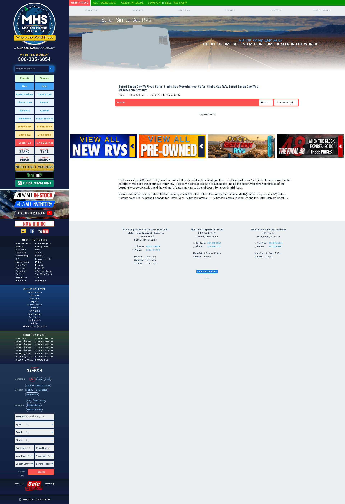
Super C (44, 102)
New (24, 86)
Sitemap (207, 278)
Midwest (39, 262)
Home (122, 95)
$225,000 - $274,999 (43, 347)
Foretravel (19, 274)
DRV (17, 259)
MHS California (34, 409)
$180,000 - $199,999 (43, 341)
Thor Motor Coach (43, 274)
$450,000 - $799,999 (43, 357)
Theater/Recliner (42, 385)
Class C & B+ (24, 102)
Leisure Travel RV (43, 259)
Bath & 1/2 (24, 134)
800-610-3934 (153, 246)
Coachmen (20, 253)
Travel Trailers (44, 118)
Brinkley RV (20, 249)
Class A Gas (44, 94)
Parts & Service (44, 142)
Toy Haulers (24, 126)
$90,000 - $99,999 (23, 354)
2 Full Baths (44, 134)
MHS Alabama (33, 405)
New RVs (138, 10)
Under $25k (20, 338)
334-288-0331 (275, 246)
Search (41, 472)
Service (230, 10)
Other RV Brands (137, 95)
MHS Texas (39, 401)
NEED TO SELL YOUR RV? (34, 167)
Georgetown (21, 277)
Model (19, 440)
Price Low (21, 448)
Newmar (39, 265)
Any (32, 379)
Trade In (24, 78)
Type (18, 424)
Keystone (39, 256)
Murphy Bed (32, 394)
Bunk (28, 385)
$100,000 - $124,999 (24, 357)
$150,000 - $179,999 (43, 338)
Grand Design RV (43, 243)
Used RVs (184, 10)
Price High (41, 448)
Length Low (22, 464)
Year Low (21, 456)
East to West (20, 265)
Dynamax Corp (22, 256)
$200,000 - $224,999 (43, 344)
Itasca (38, 249)
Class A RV (34, 295)
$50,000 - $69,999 (23, 344)
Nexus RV (39, 268)
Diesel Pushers (24, 94)
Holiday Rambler (42, 246)
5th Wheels (25, 118)
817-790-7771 (214, 246)
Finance (44, 78)
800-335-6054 (34, 59)
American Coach (23, 243)
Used (44, 86)
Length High (42, 464)
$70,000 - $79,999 (23, 347)
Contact (276, 10)
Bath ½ (29, 390)
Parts (322, 10)
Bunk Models (44, 126)
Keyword (20, 416)
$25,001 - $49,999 (23, 341)
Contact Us (25, 142)
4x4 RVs (34, 323)
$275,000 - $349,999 (43, 350)
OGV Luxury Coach (43, 271)
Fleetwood (20, 268)
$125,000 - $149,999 (24, 360)
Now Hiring (79, 2)
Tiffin (37, 277)
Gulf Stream (20, 280)
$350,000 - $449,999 (43, 354)
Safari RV (154, 95)
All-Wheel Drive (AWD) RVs (35, 326)
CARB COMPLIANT (37, 183)
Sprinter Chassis (34, 305)
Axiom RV (19, 246)
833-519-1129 (153, 250)
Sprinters (24, 110)
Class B (44, 110)
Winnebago (40, 280)
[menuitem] (286, 102)
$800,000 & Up (41, 360)
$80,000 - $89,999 (23, 350)
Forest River (20, 271)
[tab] (207, 271)
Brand (19, 432)
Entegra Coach (22, 262)
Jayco (38, 253)
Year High (41, 456)
